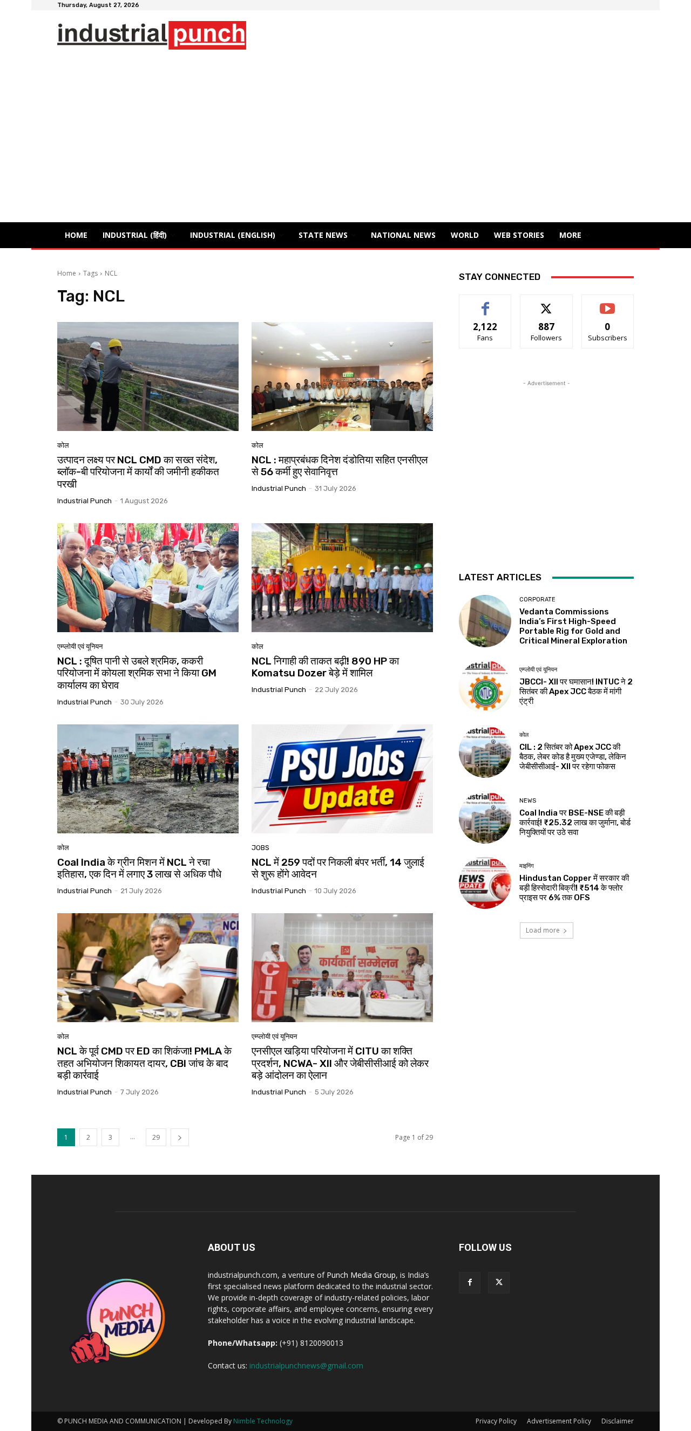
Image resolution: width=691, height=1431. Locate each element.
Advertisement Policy (559, 1421)
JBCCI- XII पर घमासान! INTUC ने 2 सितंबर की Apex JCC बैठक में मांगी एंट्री (576, 691)
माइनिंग (526, 866)
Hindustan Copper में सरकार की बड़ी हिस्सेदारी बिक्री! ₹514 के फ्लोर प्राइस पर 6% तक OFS (574, 887)
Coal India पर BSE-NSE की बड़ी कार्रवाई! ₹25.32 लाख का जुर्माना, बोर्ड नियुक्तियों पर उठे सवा (575, 822)
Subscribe (608, 303)
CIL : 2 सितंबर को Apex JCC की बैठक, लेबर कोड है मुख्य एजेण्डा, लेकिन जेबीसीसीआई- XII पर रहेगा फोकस (572, 756)
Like (485, 303)
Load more (543, 930)
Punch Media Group (361, 1275)
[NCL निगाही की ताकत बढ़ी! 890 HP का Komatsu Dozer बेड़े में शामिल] (342, 577)
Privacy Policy (496, 1421)
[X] (499, 1282)
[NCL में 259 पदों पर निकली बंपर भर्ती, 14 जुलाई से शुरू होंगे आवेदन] (342, 778)
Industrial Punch (84, 501)
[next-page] (180, 1137)
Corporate (537, 599)
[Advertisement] (345, 141)
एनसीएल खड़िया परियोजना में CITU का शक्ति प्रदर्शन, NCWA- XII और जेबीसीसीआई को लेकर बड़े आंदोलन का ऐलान (340, 1063)
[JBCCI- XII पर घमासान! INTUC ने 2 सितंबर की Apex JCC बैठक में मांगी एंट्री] (485, 686)
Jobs (260, 847)
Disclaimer (617, 1421)
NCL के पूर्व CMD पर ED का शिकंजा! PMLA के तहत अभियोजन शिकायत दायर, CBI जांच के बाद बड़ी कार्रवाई (144, 1063)
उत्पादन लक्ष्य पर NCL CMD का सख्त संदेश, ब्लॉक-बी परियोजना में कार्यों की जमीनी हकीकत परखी (138, 472)
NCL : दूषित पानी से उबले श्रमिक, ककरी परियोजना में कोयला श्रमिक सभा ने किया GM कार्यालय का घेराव (136, 673)
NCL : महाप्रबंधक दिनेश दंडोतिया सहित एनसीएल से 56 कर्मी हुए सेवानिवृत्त (340, 466)
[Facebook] (469, 1282)
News (527, 801)
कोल (63, 445)
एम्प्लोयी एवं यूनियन (80, 646)
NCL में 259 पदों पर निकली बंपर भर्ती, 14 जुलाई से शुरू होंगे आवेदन (338, 868)
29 (156, 1137)
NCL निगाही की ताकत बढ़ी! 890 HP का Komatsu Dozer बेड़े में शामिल (325, 667)
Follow (546, 303)
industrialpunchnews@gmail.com (306, 1365)
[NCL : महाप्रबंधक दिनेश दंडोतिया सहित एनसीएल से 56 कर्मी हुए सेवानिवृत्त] (342, 376)
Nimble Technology (263, 1421)
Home (66, 273)
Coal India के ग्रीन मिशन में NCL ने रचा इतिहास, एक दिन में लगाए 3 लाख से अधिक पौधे (139, 868)
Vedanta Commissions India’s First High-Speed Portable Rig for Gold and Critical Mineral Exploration (573, 626)
